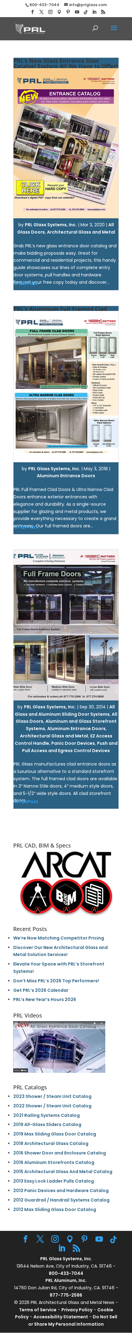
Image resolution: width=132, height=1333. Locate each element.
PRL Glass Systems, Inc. (51, 225)
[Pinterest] (68, 12)
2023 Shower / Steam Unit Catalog (52, 1096)
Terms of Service (37, 1310)
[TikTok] (85, 12)
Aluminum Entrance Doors (66, 476)
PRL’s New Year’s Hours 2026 (44, 999)
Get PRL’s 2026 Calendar (40, 990)
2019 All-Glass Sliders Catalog (47, 1124)
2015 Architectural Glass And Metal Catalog (62, 1172)
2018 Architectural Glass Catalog (50, 1143)
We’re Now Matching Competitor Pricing (58, 938)
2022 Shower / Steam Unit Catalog (52, 1106)
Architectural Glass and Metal (81, 232)
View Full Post (22, 802)
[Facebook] (32, 12)
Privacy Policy (76, 1310)
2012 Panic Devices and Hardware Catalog (61, 1190)
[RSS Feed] (103, 12)
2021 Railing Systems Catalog (46, 1115)
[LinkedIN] (94, 12)
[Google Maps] (59, 12)
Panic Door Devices (73, 743)
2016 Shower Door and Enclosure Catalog (59, 1153)
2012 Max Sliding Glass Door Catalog (54, 1209)
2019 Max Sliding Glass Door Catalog (54, 1134)
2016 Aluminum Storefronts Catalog (53, 1162)
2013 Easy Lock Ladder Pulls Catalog (53, 1181)
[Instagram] (50, 12)
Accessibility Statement (61, 1317)
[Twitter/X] (41, 12)
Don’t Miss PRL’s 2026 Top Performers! (56, 981)
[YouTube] (77, 12)
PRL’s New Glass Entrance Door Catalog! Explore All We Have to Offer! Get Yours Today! (66, 66)
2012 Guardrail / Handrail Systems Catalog (61, 1200)
